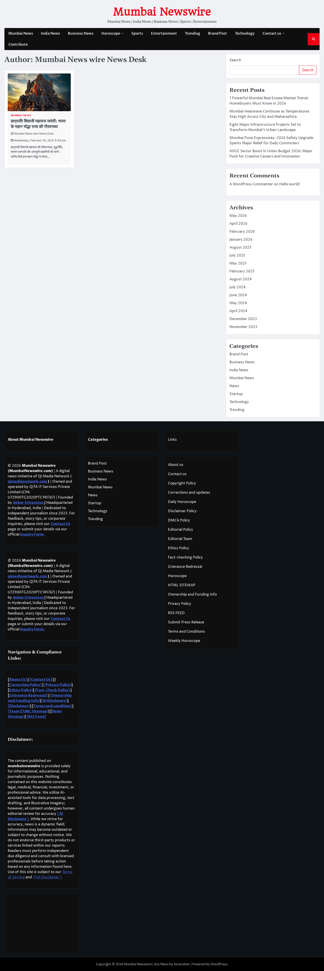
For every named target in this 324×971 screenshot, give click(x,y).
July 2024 (237, 287)
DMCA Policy (179, 520)
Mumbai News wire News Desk (34, 134)
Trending (192, 33)
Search (235, 60)
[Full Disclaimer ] (47, 877)
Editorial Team (180, 538)
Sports (137, 33)
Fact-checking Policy (185, 557)
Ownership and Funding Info (192, 594)
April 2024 (238, 311)
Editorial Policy (180, 529)
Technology (245, 33)
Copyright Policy (182, 483)
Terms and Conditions (186, 631)
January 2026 (240, 239)
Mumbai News (20, 33)
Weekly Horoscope (184, 640)
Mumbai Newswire (162, 12)
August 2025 (240, 247)
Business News (80, 33)
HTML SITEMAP (181, 585)
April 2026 (238, 223)
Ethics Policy (178, 548)
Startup (236, 394)
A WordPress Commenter (251, 184)
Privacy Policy (179, 603)
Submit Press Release (186, 622)
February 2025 (242, 271)
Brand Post (217, 33)
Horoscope (110, 33)
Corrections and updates (189, 492)
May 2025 (238, 263)
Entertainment (164, 33)
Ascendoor (182, 964)
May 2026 (238, 215)
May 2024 (238, 303)
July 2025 (237, 255)
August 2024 (240, 279)
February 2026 (242, 231)
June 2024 (238, 295)
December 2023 (243, 319)
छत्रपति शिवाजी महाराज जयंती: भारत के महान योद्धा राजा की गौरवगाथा (38, 123)
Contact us (272, 33)
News (234, 386)
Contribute (18, 44)
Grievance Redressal (185, 566)
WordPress (219, 964)
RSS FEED (176, 613)
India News (50, 33)
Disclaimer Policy (182, 511)
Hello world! (289, 184)
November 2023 (243, 326)
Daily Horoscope (182, 501)
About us (175, 464)
